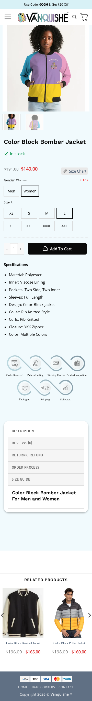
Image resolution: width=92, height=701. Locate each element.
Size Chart (77, 171)
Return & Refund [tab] (27, 455)
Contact (66, 687)
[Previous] (10, 68)
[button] (8, 17)
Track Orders (43, 687)
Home (23, 687)
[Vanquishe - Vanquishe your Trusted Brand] (42, 16)
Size (7, 202)
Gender (9, 180)
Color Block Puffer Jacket (69, 643)
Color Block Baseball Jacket (23, 643)
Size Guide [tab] (21, 479)
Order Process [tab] (25, 467)
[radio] (11, 191)
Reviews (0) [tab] (22, 443)
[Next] (81, 68)
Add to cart (61, 248)
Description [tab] (23, 431)
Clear (84, 180)
